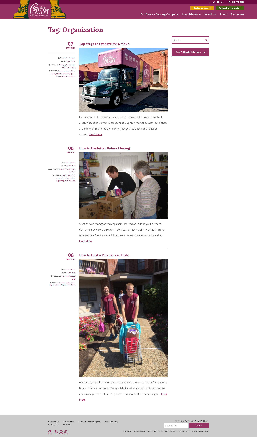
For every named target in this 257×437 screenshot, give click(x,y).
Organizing (60, 181)
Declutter (61, 71)
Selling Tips (64, 285)
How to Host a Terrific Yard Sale (104, 255)
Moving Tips (70, 65)
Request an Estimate (229, 8)
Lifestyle (62, 65)
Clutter (63, 175)
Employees (69, 421)
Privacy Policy (111, 421)
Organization (60, 76)
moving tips (70, 74)
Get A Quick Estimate (188, 52)
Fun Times (65, 276)
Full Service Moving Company (159, 14)
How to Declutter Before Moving (104, 148)
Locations (210, 14)
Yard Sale (71, 285)
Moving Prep (70, 71)
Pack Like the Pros (68, 67)
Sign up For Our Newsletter (191, 421)
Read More (95, 134)
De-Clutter (71, 175)
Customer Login (201, 8)
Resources (237, 14)
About (224, 14)
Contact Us (53, 421)
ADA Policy (53, 424)
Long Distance (191, 14)
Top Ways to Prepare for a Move (104, 44)
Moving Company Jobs (89, 421)
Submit (198, 425)
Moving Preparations (58, 74)
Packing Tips (70, 76)
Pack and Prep (70, 181)
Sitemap (67, 424)
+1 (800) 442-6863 (236, 2)
